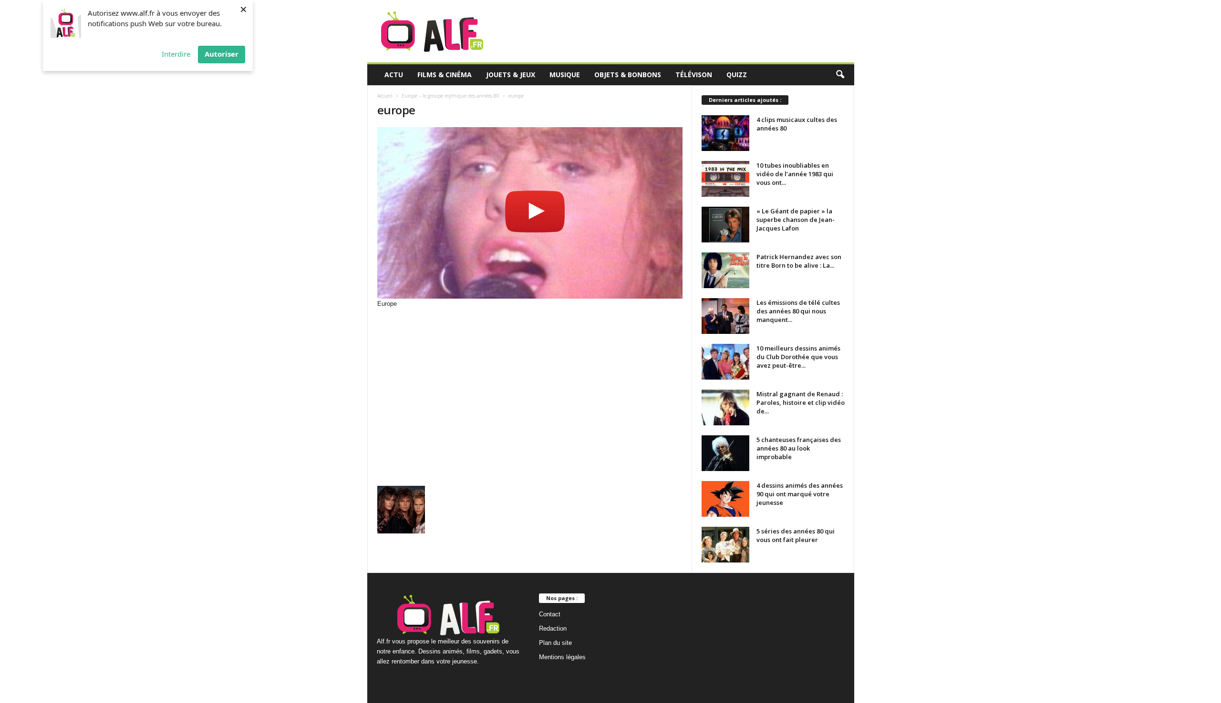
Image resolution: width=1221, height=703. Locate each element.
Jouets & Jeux (510, 74)
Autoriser (221, 54)
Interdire (176, 54)
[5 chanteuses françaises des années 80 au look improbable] (725, 453)
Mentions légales (562, 657)
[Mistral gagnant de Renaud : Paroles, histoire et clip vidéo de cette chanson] (725, 407)
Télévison (693, 74)
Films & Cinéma (444, 74)
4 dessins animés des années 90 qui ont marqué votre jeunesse (799, 494)
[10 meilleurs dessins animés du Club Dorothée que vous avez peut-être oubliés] (725, 362)
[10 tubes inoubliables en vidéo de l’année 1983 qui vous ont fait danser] (725, 179)
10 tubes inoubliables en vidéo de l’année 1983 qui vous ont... (794, 174)
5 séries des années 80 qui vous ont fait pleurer (795, 535)
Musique (564, 74)
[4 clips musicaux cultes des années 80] (725, 133)
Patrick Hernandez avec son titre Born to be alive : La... (798, 261)
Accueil (385, 95)
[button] (839, 74)
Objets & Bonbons (627, 74)
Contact (549, 614)
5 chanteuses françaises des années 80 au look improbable (798, 448)
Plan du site (555, 642)
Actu (393, 74)
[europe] (530, 213)
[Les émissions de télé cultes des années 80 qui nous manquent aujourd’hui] (725, 316)
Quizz (736, 74)
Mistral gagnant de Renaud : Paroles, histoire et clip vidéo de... (800, 402)
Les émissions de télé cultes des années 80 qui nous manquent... (798, 311)
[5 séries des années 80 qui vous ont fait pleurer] (725, 544)
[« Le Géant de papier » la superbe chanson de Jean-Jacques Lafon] (725, 224)
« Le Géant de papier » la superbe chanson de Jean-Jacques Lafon (795, 219)
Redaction (553, 628)
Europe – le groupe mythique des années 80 (450, 95)
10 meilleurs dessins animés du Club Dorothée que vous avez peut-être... (798, 357)
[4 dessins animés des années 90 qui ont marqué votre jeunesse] (725, 499)
